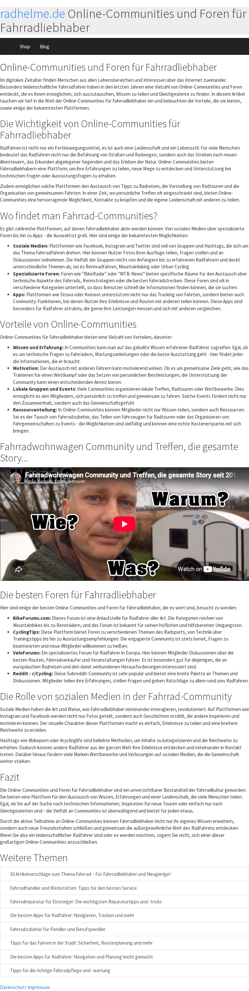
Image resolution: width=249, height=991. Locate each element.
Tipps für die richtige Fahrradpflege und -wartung (59, 970)
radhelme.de (32, 13)
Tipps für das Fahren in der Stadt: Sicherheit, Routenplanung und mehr (81, 943)
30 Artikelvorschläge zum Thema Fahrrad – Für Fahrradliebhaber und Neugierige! (90, 874)
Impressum (39, 987)
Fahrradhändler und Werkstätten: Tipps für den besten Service (73, 888)
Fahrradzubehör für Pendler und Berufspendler (57, 929)
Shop (25, 46)
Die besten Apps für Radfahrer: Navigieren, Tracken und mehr (71, 915)
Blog (44, 46)
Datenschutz (13, 987)
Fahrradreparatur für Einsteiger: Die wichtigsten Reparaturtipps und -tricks (85, 902)
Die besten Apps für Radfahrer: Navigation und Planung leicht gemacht (81, 957)
